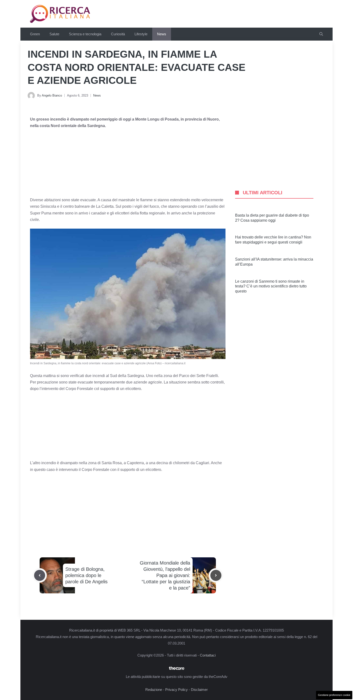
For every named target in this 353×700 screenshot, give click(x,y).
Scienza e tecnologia (85, 34)
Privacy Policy (176, 690)
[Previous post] (39, 575)
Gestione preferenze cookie (334, 695)
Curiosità (118, 34)
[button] (321, 34)
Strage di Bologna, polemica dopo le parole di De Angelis (86, 575)
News (161, 34)
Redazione (153, 690)
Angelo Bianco (52, 95)
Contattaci (208, 655)
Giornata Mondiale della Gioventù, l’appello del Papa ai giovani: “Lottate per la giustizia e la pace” (165, 575)
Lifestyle (140, 34)
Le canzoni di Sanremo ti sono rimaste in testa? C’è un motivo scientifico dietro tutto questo (271, 286)
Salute (54, 34)
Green (35, 34)
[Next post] (216, 575)
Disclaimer (199, 690)
